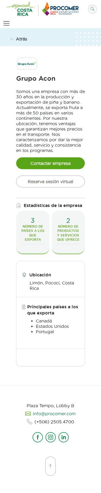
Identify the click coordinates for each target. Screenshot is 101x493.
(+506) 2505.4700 (54, 421)
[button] (92, 9)
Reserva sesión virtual (50, 181)
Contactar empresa (50, 163)
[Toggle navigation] (7, 23)
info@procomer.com (54, 413)
